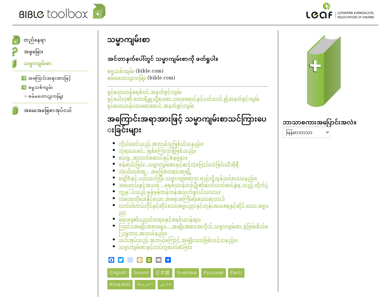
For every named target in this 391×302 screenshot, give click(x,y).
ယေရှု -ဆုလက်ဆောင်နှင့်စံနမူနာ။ (153, 158)
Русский (214, 272)
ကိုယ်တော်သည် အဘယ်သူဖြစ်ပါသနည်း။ (161, 144)
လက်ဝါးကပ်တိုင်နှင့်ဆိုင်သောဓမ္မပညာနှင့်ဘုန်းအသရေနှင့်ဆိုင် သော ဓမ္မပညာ (194, 209)
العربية (145, 284)
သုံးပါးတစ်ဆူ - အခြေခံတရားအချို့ (155, 172)
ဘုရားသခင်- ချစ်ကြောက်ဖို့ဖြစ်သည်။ (157, 151)
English (118, 272)
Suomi (141, 272)
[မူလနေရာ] (62, 11)
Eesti (236, 272)
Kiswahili (120, 284)
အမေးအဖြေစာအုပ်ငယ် (48, 110)
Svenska (187, 272)
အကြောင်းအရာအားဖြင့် (49, 78)
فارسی (165, 284)
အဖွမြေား (34, 51)
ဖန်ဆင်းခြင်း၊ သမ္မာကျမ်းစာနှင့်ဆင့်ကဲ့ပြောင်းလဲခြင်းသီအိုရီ (179, 165)
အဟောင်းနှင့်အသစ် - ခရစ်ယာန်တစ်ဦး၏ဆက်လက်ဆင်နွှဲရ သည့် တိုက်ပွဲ (193, 186)
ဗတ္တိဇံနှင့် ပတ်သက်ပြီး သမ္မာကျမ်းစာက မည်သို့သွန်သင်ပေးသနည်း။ (188, 179)
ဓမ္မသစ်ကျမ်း (120, 71)
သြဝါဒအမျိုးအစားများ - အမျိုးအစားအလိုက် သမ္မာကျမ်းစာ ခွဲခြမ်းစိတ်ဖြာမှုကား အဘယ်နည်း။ (193, 230)
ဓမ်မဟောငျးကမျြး (126, 78)
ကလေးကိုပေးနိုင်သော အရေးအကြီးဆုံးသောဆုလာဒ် (172, 199)
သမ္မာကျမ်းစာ (38, 63)
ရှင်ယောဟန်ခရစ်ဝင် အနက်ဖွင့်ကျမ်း (144, 92)
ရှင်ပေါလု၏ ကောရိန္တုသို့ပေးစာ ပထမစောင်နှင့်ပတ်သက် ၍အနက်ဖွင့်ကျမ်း (183, 99)
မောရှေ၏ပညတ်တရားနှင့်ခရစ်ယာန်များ (160, 220)
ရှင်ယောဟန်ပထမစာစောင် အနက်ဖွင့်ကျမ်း (150, 106)
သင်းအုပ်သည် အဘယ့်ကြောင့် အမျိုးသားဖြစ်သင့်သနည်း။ (178, 241)
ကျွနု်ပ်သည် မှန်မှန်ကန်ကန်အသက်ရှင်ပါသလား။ (170, 192)
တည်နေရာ (35, 40)
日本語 (162, 272)
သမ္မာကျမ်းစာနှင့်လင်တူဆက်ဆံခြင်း (155, 247)
